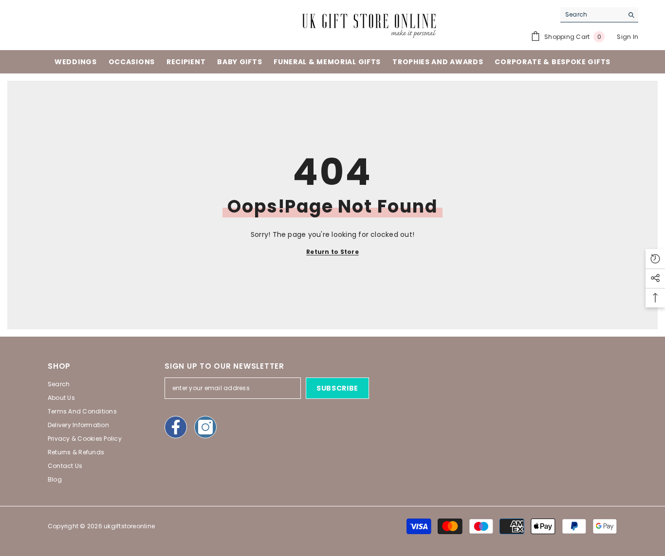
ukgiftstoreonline (129, 526)
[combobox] (591, 14)
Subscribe (337, 388)
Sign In (627, 37)
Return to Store (332, 252)
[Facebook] (176, 427)
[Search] (599, 14)
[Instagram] (205, 427)
